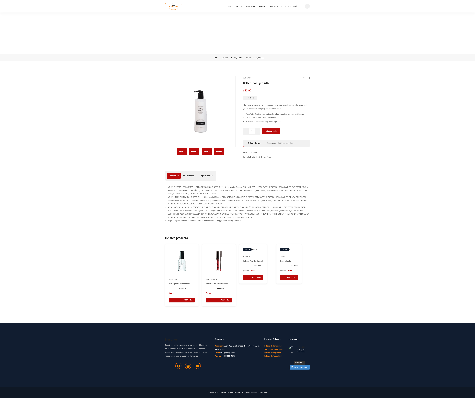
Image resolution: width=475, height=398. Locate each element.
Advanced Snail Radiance (217, 283)
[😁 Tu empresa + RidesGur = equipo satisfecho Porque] (302, 357)
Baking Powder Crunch (253, 261)
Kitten (282, 257)
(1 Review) (306, 78)
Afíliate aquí (291, 6)
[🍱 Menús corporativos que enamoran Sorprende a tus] (296, 357)
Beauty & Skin (237, 58)
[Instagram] (188, 366)
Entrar (239, 6)
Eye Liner (246, 78)
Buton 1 (182, 151)
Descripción (174, 175)
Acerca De (250, 6)
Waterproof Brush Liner (179, 283)
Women (225, 58)
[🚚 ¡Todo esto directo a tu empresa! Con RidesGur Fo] (308, 357)
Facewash (246, 257)
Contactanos (276, 6)
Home (216, 58)
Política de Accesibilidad (274, 356)
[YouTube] (198, 366)
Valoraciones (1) (190, 175)
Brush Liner (173, 280)
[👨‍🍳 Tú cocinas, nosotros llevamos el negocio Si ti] (291, 357)
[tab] (174, 176)
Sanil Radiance (211, 280)
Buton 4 (219, 151)
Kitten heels (285, 261)
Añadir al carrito (271, 131)
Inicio (230, 6)
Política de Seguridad (272, 352)
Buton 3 (207, 151)
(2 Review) (183, 288)
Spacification (207, 175)
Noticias (262, 6)
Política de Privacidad (273, 346)
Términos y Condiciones (273, 349)
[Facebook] (178, 366)
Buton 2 (194, 151)
